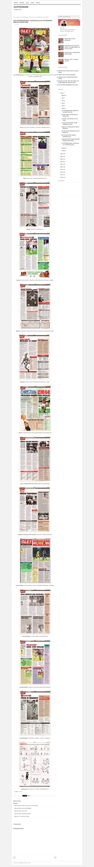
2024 (61, 156)
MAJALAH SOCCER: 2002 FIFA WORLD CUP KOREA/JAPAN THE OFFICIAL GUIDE (72, 47)
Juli (62, 98)
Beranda (16, 2)
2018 (61, 172)
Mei (63, 103)
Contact (32, 2)
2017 (61, 174)
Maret (63, 108)
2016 (61, 177)
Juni (63, 100)
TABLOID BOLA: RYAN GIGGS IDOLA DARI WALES (26, 805)
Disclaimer (22, 2)
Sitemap (38, 2)
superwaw (21, 7)
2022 (61, 161)
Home (14, 17)
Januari (63, 150)
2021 (61, 164)
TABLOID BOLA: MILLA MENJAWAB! (22, 808)
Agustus (64, 95)
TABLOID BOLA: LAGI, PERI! (20, 811)
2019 (61, 169)
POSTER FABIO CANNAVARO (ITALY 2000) (68, 84)
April (63, 105)
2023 (61, 159)
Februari (64, 148)
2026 (61, 93)
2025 (61, 153)
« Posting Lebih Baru (14, 857)
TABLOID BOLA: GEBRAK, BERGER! (22, 813)
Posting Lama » (55, 857)
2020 (61, 167)
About (27, 2)
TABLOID (18, 17)
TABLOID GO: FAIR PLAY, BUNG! (21, 816)
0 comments (17, 24)
